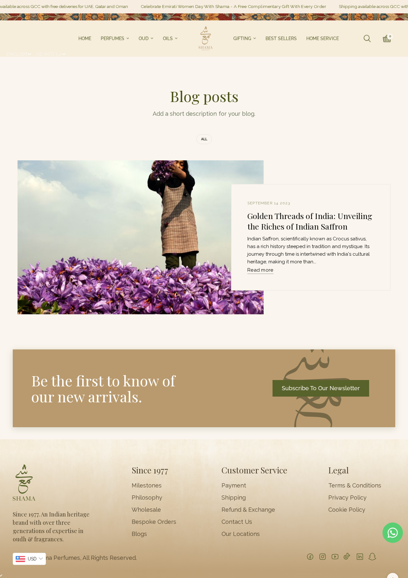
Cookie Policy (346, 510)
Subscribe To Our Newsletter (321, 388)
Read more (260, 270)
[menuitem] (84, 38)
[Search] (367, 38)
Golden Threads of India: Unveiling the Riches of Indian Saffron (309, 221)
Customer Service (254, 470)
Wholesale (146, 510)
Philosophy (147, 498)
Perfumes (112, 38)
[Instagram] (322, 556)
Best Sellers (281, 38)
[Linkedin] (360, 556)
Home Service (322, 38)
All (204, 139)
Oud (144, 38)
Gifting (242, 38)
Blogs (139, 534)
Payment (234, 485)
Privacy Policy (347, 498)
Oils (168, 38)
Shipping (234, 498)
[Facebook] (310, 556)
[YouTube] (335, 556)
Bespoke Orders (154, 522)
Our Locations (241, 534)
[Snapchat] (372, 556)
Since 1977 (150, 470)
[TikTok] (347, 556)
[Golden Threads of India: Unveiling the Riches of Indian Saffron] (141, 237)
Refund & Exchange (248, 510)
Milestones (147, 485)
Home (84, 38)
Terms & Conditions (354, 485)
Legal (338, 470)
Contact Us (237, 522)
